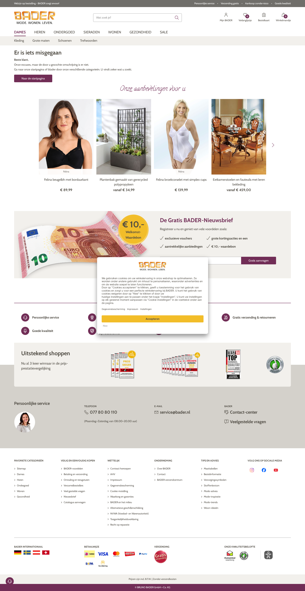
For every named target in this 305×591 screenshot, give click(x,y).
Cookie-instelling (119, 491)
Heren (20, 479)
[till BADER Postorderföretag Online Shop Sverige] (27, 552)
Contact (161, 474)
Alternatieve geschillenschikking (126, 507)
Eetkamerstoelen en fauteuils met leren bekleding (239, 182)
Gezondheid (23, 496)
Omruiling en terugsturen (76, 479)
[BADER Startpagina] (34, 17)
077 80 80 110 (103, 412)
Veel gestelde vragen (74, 491)
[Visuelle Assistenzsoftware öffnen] (266, 555)
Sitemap (21, 468)
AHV (112, 474)
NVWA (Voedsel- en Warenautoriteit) (129, 513)
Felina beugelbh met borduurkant (66, 180)
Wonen (21, 491)
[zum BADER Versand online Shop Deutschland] (17, 552)
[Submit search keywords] (177, 17)
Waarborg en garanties (122, 496)
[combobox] (137, 17)
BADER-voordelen (73, 468)
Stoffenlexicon (211, 485)
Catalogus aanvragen (75, 502)
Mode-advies (211, 491)
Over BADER (163, 468)
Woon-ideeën (211, 507)
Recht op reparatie (119, 524)
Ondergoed (23, 485)
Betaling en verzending (76, 474)
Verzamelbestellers (73, 485)
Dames (20, 474)
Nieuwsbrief (70, 496)
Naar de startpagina (33, 78)
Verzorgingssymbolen (215, 479)
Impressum (116, 479)
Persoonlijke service (204, 3)
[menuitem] (20, 32)
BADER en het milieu (121, 502)
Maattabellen (211, 468)
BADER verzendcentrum (169, 479)
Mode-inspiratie (212, 496)
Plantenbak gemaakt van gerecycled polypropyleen (124, 182)
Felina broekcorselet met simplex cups (181, 180)
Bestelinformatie (212, 474)
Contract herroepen (120, 468)
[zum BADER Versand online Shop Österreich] (36, 552)
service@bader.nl (175, 412)
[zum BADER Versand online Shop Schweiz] (45, 552)
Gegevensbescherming (122, 485)
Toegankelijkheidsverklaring (124, 519)
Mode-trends (211, 502)
